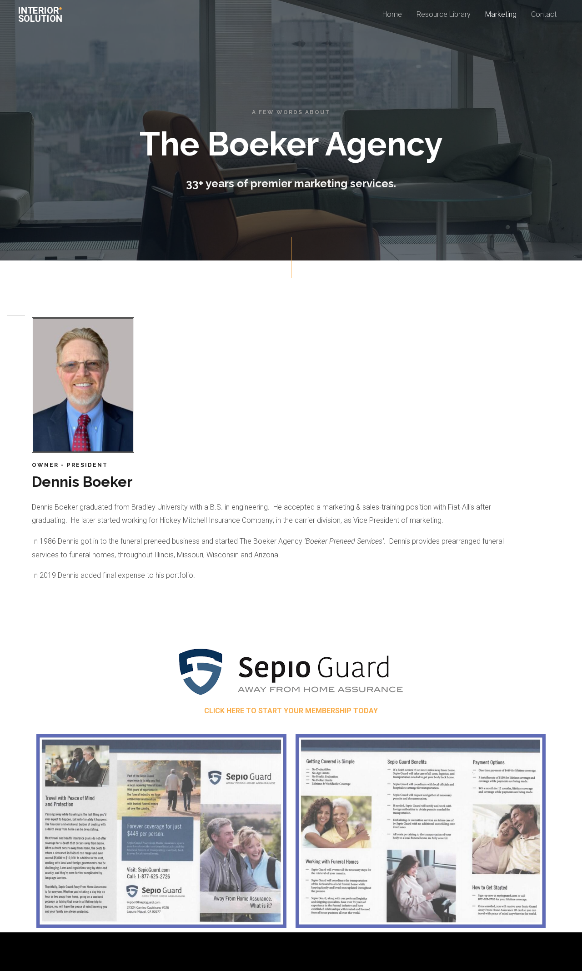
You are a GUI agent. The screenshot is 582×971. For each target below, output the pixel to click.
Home (392, 14)
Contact (544, 14)
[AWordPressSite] (41, 14)
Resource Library (443, 14)
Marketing (501, 14)
